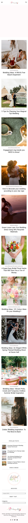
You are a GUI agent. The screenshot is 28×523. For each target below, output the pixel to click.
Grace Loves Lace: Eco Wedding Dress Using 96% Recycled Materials (14, 229)
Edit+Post (6, 515)
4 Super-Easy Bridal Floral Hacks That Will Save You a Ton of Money (14, 270)
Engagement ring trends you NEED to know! (14, 151)
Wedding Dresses (14, 225)
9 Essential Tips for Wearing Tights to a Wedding (16, 451)
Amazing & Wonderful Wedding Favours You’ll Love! (15, 446)
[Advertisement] (14, 20)
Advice (9, 147)
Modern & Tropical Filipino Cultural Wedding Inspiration (16, 462)
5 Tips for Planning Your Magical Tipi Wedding (14, 112)
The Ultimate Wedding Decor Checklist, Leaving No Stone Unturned (14, 458)
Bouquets (11, 266)
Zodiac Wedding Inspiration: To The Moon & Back (14, 430)
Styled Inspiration (14, 70)
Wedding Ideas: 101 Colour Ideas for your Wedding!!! (14, 310)
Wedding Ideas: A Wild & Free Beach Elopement (14, 73)
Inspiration (12, 186)
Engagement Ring (16, 147)
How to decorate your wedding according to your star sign (14, 190)
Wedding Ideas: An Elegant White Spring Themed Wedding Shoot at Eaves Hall (13, 350)
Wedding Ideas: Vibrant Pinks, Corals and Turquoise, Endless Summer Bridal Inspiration (14, 391)
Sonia (18, 515)
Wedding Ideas (19, 186)
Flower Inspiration (18, 266)
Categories (4, 501)
